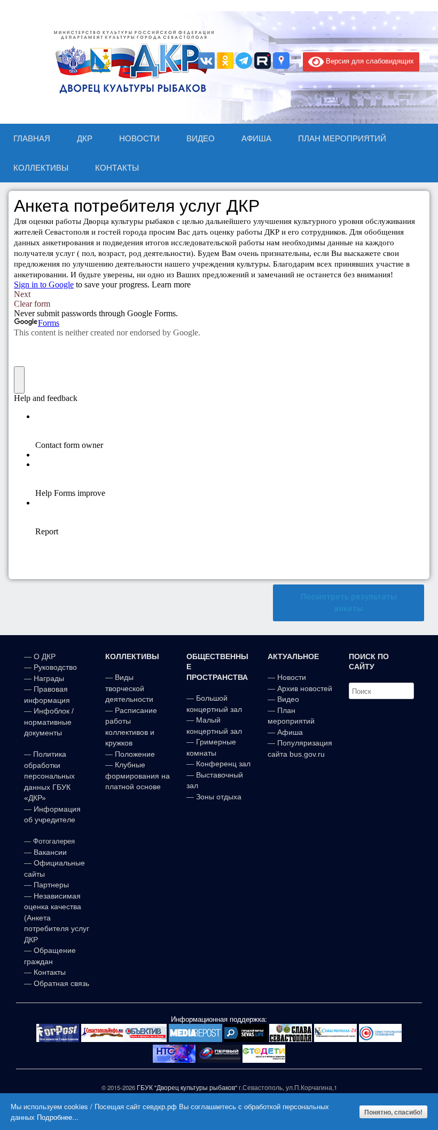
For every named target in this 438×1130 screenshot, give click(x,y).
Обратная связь (60, 983)
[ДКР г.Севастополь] (131, 62)
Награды (49, 678)
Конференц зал (223, 763)
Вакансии (50, 852)
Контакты (49, 972)
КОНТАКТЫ (117, 167)
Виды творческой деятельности (129, 688)
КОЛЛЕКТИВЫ (40, 167)
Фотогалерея (54, 841)
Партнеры (51, 884)
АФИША (256, 138)
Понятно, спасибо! (393, 1112)
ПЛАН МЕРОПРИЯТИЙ (342, 138)
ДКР (84, 138)
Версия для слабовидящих (369, 60)
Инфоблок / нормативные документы (49, 722)
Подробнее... (58, 1117)
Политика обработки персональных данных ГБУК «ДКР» (49, 776)
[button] (348, 602)
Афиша (290, 732)
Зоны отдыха (218, 796)
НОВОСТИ (139, 138)
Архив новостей (304, 688)
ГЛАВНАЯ (31, 138)
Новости (291, 677)
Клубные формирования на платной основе (137, 775)
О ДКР (45, 656)
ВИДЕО (200, 138)
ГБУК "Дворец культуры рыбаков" (187, 1087)
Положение (135, 754)
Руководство (55, 667)
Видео (288, 699)
